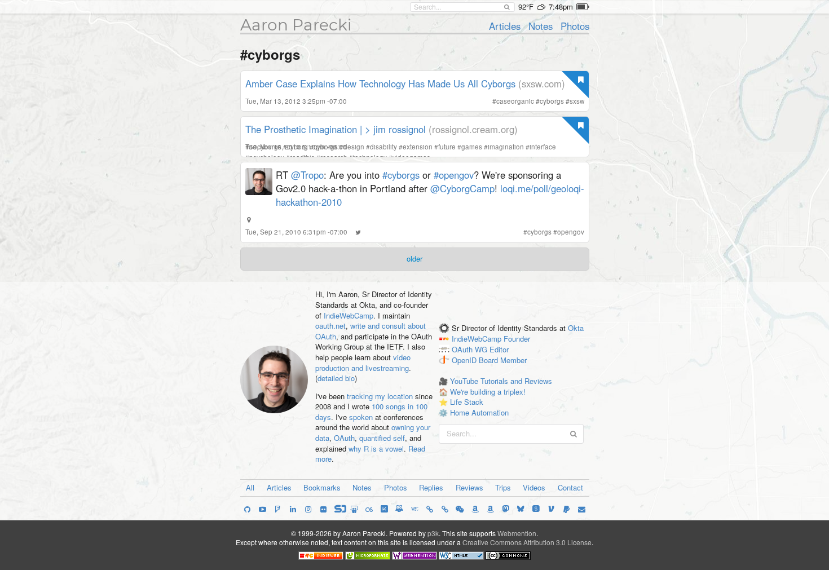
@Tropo (307, 175)
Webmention (516, 533)
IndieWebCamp (348, 315)
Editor (499, 349)
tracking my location (380, 396)
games (471, 146)
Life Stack (466, 401)
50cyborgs (265, 146)
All (250, 487)
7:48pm (561, 6)
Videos (534, 487)
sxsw (577, 100)
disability (383, 146)
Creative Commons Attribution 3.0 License (527, 542)
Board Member (503, 360)
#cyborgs (401, 175)
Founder (517, 338)
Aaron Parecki (296, 24)
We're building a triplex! (488, 391)
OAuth (344, 437)
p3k (433, 533)
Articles (505, 26)
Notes (540, 26)
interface (543, 146)
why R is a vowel (376, 448)
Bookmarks (322, 487)
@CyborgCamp (462, 188)
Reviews (469, 487)
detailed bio (336, 378)
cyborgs (552, 100)
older (414, 258)
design (353, 146)
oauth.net (330, 325)
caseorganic (515, 100)
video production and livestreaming (363, 362)
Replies (431, 487)
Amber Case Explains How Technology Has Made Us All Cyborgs (380, 83)
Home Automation (479, 412)
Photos (575, 26)
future (447, 146)
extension (418, 146)
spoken (361, 417)
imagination (506, 146)
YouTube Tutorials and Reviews (501, 380)
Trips (503, 487)
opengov (570, 231)
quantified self (382, 437)
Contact (570, 487)
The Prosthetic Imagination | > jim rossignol (335, 129)
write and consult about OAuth (370, 331)
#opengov (454, 175)
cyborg (297, 146)
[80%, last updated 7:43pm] (582, 6)
